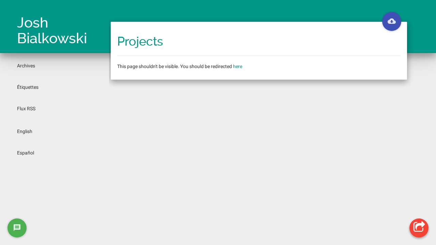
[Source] (391, 21)
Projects (140, 41)
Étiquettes (27, 87)
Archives (26, 65)
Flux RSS (26, 108)
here (237, 66)
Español (25, 153)
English (24, 131)
